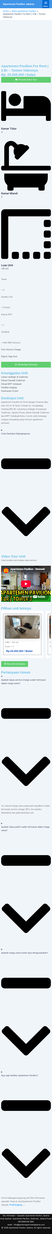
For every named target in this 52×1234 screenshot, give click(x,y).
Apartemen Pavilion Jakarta (18, 4)
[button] (26, 37)
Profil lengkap (15, 1205)
